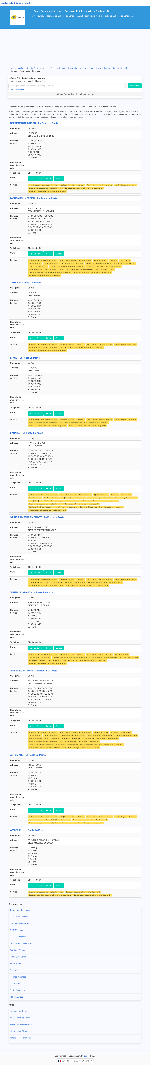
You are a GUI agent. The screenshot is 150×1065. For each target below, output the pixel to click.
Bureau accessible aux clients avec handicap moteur (67, 266)
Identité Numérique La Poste (38, 266)
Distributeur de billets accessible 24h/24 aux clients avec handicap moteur (90, 269)
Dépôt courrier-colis (100, 260)
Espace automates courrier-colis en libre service (75, 260)
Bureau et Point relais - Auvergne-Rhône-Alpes (80, 68)
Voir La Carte (36, 178)
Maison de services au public (38, 820)
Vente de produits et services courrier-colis (43, 185)
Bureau (59, 178)
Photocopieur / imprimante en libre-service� (66, 501)
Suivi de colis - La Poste (28, 68)
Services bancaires (105, 185)
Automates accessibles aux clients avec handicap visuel (92, 272)
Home (11, 68)
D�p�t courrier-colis (67, 185)
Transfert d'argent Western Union (125, 185)
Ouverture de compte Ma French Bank (98, 263)
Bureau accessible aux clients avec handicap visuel (46, 188)
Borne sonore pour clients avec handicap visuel (44, 275)
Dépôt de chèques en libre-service (71, 263)
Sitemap (86, 1056)
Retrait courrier (92, 185)
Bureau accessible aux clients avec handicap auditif (46, 269)
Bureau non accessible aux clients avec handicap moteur (84, 188)
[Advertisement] (75, 46)
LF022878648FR (17, 89)
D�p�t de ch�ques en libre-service (72, 498)
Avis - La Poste (49, 68)
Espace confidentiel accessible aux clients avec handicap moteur (50, 272)
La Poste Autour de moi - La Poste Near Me (75, 94)
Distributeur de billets (51, 263)
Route (48, 178)
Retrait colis (80, 185)
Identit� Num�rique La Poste (39, 501)
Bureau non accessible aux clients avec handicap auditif (47, 191)
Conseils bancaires (35, 263)
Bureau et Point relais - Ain (116, 68)
